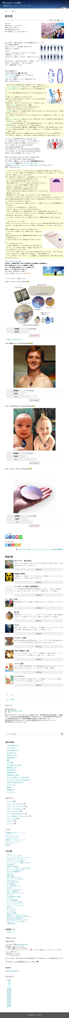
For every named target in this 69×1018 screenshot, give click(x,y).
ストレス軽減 (27, 549)
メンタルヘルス (36, 549)
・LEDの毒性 (9, 864)
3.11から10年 (11, 748)
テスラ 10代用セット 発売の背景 (18, 777)
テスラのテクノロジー (12, 838)
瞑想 (8, 760)
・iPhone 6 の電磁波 (11, 866)
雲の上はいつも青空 (12, 3)
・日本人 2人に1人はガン (13, 889)
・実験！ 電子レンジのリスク (14, 893)
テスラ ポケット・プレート (19, 165)
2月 (9, 983)
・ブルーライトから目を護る (14, 879)
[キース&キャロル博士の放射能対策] (9, 590)
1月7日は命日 (11, 770)
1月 (9, 985)
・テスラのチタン (10, 911)
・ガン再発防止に (10, 884)
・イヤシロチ (9, 898)
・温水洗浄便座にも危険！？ (14, 896)
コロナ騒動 (10, 762)
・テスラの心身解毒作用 (12, 871)
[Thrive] (9, 628)
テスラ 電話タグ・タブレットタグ (17, 816)
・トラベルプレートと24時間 (14, 861)
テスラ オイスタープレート (15, 806)
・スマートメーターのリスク (14, 904)
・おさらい (8, 854)
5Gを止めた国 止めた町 (14, 765)
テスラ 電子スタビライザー (15, 813)
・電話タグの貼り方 (11, 880)
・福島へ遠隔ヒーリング (12, 877)
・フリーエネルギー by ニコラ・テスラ (17, 857)
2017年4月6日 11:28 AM (16, 711)
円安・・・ (18, 599)
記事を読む (39, 569)
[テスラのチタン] (9, 680)
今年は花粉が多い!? (13, 750)
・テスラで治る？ (10, 909)
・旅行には (8, 873)
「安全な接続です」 (13, 745)
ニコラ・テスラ (9, 77)
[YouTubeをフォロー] (12, 545)
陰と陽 (16, 612)
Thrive (16, 625)
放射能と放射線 (19, 574)
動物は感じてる (11, 767)
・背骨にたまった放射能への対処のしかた (18, 916)
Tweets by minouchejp (12, 971)
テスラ (61, 20)
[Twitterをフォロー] (6, 545)
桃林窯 (7, 845)
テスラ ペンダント (13, 811)
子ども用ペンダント (16, 119)
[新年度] (13, 537)
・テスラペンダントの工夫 (13, 855)
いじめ (20, 549)
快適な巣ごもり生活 (13, 775)
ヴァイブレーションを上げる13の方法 (18, 780)
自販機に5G (10, 789)
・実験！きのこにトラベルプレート (16, 859)
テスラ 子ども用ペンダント (14, 86)
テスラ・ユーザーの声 (12, 836)
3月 (9, 981)
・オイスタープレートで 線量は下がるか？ (18, 863)
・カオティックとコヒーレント (14, 905)
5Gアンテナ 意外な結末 (22, 561)
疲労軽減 (54, 549)
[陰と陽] (9, 615)
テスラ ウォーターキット (15, 804)
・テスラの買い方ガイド (12, 882)
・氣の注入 (8, 907)
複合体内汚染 (11, 757)
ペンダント (13, 105)
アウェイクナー (11, 785)
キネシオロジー (10, 843)
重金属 (9, 787)
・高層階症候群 (10, 923)
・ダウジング (9, 895)
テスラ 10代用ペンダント (14, 88)
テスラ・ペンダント (10, 75)
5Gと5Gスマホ (11, 753)
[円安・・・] (9, 603)
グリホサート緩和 (20, 638)
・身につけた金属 (10, 912)
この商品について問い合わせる (13, 339)
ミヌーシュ (10, 823)
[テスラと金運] (9, 667)
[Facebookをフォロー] (9, 545)
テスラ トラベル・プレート (31, 163)
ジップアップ (11, 792)
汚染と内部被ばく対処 (21, 651)
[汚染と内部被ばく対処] (9, 654)
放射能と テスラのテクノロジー (15, 840)
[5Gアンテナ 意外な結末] (9, 564)
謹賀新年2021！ (12, 772)
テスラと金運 (18, 663)
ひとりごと (10, 821)
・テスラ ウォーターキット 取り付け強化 (17, 868)
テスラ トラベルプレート (15, 809)
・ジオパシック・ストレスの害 (14, 921)
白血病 (12, 699)
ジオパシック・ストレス (12, 841)
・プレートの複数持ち (12, 891)
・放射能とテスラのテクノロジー (15, 914)
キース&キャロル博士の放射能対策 (26, 586)
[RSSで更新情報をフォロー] (19, 545)
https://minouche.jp (22, 944)
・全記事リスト (10, 932)
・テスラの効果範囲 (11, 900)
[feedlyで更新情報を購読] (16, 545)
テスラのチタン (19, 676)
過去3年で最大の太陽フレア (15, 782)
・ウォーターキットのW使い (14, 902)
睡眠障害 (60, 549)
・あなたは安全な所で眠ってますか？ (16, 920)
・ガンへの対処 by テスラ (13, 886)
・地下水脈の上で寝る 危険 (13, 918)
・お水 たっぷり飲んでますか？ (15, 870)
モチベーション (46, 549)
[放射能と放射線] (9, 577)
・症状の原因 (9, 875)
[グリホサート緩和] (9, 641)
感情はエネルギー (12, 755)
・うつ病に (8, 887)
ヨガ (11, 694)
